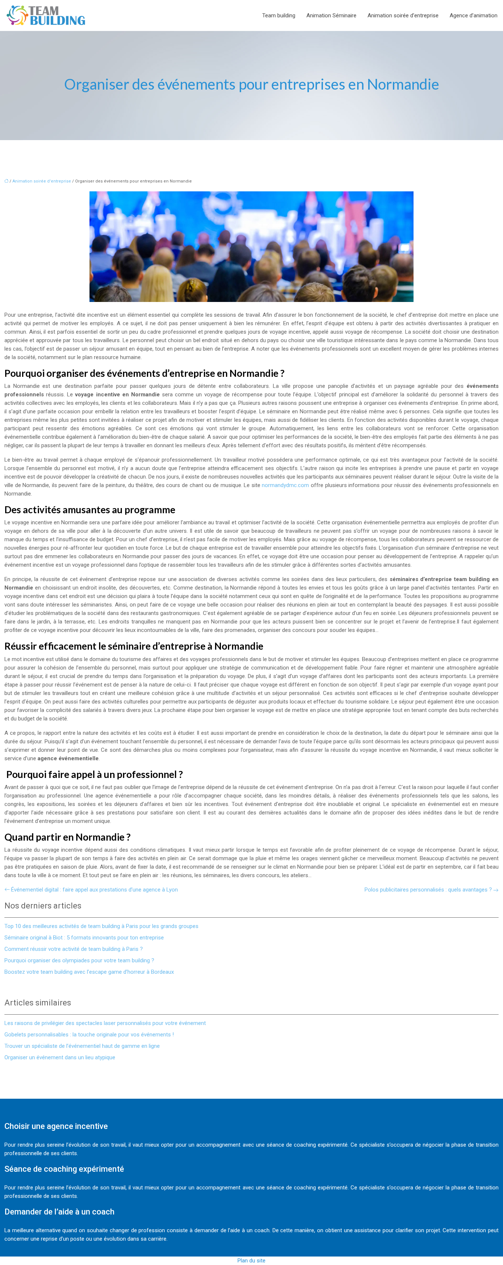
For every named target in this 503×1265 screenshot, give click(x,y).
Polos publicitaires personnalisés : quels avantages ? (428, 889)
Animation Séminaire (331, 15)
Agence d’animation (473, 15)
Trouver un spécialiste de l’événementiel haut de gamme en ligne (82, 1046)
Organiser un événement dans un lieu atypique (59, 1057)
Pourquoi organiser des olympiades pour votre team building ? (79, 960)
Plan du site (251, 1260)
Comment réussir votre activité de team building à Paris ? (73, 949)
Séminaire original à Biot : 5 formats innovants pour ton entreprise (84, 937)
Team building (278, 15)
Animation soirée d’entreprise (403, 15)
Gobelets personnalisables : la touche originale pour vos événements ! (89, 1034)
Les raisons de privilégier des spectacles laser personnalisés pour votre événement (105, 1023)
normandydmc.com (285, 485)
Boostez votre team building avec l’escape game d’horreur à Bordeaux (89, 972)
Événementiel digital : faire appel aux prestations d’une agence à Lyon (94, 889)
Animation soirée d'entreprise (42, 181)
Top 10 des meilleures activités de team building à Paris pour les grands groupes (101, 926)
